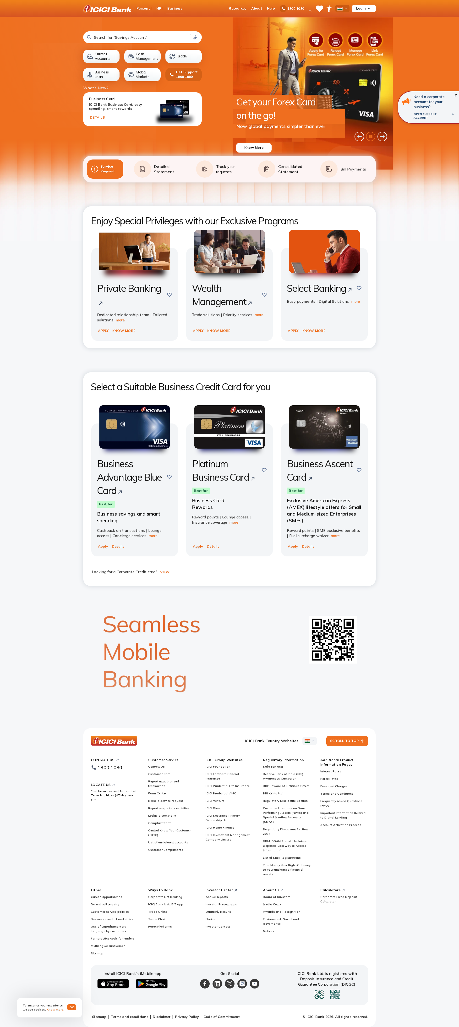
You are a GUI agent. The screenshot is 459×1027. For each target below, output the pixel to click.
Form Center (157, 793)
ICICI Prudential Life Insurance (228, 786)
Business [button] (174, 8)
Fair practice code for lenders (113, 938)
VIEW (164, 572)
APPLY (103, 331)
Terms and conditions (129, 1017)
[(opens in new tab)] (406, 101)
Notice (210, 919)
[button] (142, 37)
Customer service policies (110, 911)
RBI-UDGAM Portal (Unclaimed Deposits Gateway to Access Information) (286, 845)
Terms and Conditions (337, 793)
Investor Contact (218, 926)
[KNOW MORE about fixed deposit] (313, 93)
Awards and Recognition (281, 911)
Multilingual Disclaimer (108, 946)
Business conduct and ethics (112, 919)
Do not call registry (105, 904)
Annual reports (217, 897)
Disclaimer (162, 1017)
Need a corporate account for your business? (429, 101)
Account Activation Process (340, 825)
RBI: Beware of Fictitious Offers (286, 786)
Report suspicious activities (169, 808)
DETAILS (97, 117)
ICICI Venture (215, 800)
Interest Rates (330, 771)
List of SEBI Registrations (282, 857)
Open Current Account (425, 115)
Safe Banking (273, 766)
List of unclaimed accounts (168, 842)
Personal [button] (144, 8)
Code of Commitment (221, 1017)
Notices (268, 931)
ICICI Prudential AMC (221, 793)
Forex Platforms (160, 926)
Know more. (55, 1009)
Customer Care (159, 774)
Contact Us (156, 766)
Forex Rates (329, 778)
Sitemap (97, 953)
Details (118, 546)
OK (72, 1007)
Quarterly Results (218, 911)
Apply (103, 546)
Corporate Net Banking (165, 897)
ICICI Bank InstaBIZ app (165, 904)
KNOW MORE (123, 331)
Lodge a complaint (162, 815)
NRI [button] (159, 8)
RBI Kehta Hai (273, 793)
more (120, 320)
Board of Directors (276, 897)
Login (361, 8)
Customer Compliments (165, 849)
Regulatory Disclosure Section (285, 800)
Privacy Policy (187, 1017)
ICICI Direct (214, 808)
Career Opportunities (106, 897)
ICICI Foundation (218, 766)
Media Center (273, 904)
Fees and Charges (334, 786)
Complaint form (159, 823)
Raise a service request (165, 800)
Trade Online (158, 911)
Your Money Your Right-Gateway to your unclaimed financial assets (287, 869)
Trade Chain (157, 919)
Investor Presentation (222, 904)
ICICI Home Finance (220, 827)
